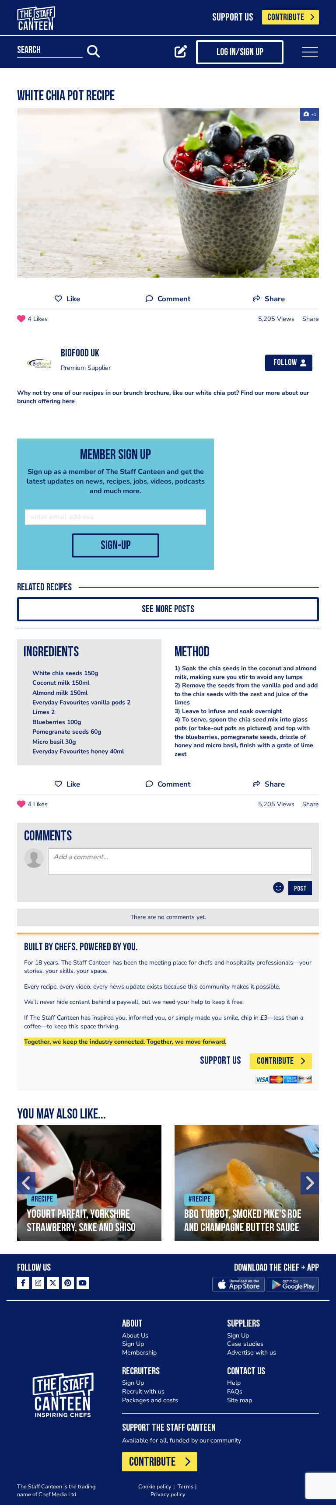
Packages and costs (150, 1400)
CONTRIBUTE (285, 17)
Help (234, 1383)
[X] (53, 1283)
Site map (239, 1400)
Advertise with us (251, 1352)
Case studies (245, 1344)
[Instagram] (38, 1283)
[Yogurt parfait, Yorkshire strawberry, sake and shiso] (89, 1183)
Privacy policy (168, 1494)
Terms (185, 1486)
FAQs (234, 1391)
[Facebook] (23, 1283)
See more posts (168, 610)
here (68, 401)
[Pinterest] (68, 1283)
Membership (139, 1352)
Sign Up (133, 1344)
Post (300, 888)
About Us (135, 1335)
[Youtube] (83, 1283)
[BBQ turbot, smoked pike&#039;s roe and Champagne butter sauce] (247, 1183)
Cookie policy (155, 1486)
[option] (168, 193)
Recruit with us (143, 1391)
